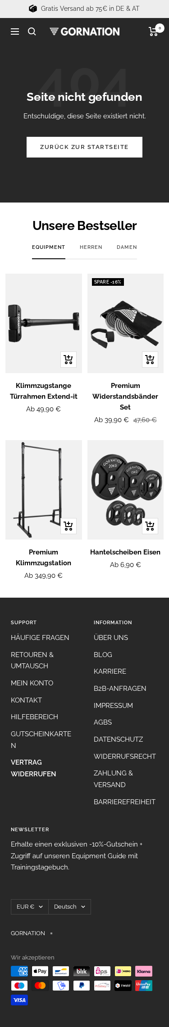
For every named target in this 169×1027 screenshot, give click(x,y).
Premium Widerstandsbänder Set (125, 396)
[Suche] (32, 31)
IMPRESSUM (113, 706)
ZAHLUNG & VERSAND (113, 779)
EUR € (25, 906)
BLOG (103, 655)
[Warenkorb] (153, 31)
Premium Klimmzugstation (43, 557)
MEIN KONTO (32, 683)
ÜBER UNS (111, 638)
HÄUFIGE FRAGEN (40, 638)
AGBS (103, 722)
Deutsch (65, 906)
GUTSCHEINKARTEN (41, 740)
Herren (91, 247)
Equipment (48, 247)
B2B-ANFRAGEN (120, 689)
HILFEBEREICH (34, 717)
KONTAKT (26, 700)
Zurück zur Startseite (84, 147)
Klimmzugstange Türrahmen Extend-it (44, 391)
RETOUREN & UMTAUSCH (32, 661)
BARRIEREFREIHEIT (124, 802)
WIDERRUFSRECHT (125, 756)
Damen (127, 247)
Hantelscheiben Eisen (125, 552)
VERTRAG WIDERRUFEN (33, 768)
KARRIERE (110, 671)
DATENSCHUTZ (118, 739)
